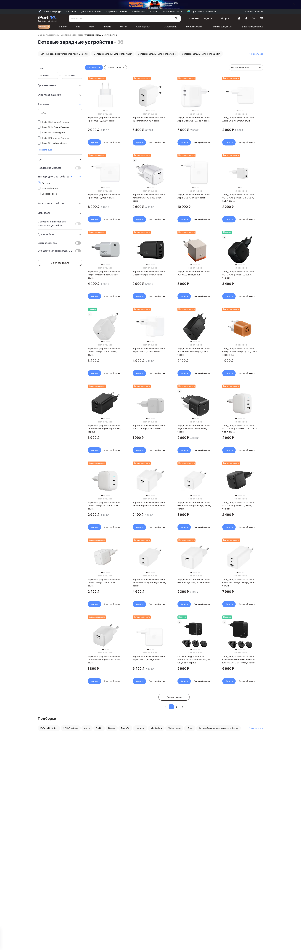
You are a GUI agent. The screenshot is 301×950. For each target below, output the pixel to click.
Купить (94, 142)
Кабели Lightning (48, 728)
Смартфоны (170, 26)
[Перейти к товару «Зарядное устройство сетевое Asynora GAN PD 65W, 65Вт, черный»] (195, 403)
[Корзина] (261, 18)
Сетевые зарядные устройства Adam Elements (64, 54)
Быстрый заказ (112, 142)
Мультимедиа (194, 26)
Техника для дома (221, 26)
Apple (87, 728)
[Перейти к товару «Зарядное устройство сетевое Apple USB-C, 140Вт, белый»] (195, 172)
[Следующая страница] (182, 706)
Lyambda (140, 728)
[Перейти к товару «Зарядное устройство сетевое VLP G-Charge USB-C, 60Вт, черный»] (240, 249)
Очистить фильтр (60, 262)
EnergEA (125, 728)
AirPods (107, 26)
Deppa (111, 728)
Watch (123, 26)
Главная (41, 35)
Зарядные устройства (72, 35)
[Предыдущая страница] (165, 706)
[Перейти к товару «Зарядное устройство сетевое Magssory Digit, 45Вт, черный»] (150, 249)
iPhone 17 (44, 26)
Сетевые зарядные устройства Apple (157, 54)
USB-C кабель (70, 728)
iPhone (63, 26)
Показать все (256, 54)
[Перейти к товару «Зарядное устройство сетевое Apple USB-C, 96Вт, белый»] (105, 172)
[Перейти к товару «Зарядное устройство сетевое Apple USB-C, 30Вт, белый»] (240, 95)
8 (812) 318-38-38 (254, 11)
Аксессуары (143, 26)
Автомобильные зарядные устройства (218, 728)
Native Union (174, 728)
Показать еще (45, 149)
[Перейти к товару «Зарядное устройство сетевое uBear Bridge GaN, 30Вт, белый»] (195, 557)
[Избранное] (254, 18)
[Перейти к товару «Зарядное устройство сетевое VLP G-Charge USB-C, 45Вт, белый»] (105, 557)
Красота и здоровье (252, 26)
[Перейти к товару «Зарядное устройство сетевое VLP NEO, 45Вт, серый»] (195, 249)
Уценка (208, 18)
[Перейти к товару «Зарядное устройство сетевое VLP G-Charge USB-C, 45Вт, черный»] (240, 480)
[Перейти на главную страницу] (47, 18)
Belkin (99, 728)
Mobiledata (156, 728)
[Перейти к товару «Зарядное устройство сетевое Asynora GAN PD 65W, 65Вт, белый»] (150, 172)
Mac (91, 26)
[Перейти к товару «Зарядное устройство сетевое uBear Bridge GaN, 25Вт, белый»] (150, 480)
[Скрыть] (294, 4)
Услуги (225, 18)
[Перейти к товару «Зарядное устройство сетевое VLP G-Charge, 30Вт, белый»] (150, 403)
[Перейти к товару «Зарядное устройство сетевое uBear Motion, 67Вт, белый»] (150, 95)
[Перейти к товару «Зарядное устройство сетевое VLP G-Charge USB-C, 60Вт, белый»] (105, 326)
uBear (190, 728)
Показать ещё (174, 697)
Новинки (193, 18)
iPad (78, 26)
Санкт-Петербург (52, 11)
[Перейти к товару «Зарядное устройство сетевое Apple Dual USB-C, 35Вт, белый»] (195, 95)
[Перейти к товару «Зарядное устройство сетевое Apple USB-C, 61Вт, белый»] (150, 634)
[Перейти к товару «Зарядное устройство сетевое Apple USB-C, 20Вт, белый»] (105, 95)
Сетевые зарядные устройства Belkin (201, 54)
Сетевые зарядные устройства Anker (113, 54)
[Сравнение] (246, 18)
